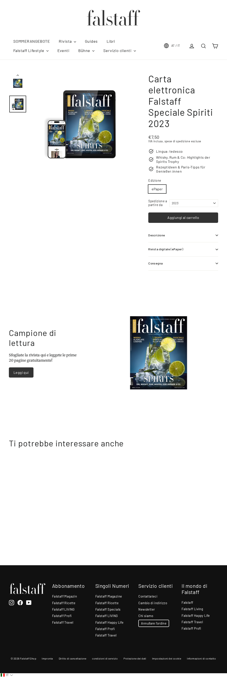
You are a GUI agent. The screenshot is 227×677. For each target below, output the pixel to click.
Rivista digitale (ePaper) (165, 249)
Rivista (66, 41)
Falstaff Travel (62, 622)
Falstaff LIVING (63, 609)
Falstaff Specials (108, 609)
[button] (7, 675)
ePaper (157, 189)
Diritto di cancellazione (72, 658)
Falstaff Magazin (64, 596)
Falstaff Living (192, 609)
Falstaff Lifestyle (29, 50)
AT (175, 45)
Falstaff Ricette (63, 603)
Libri (111, 41)
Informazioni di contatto (201, 658)
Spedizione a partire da (157, 203)
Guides (91, 41)
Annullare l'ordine (153, 623)
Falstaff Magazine (108, 596)
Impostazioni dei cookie (166, 658)
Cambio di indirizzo (152, 603)
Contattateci (147, 596)
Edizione (154, 180)
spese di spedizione (177, 141)
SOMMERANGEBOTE (31, 41)
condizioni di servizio (105, 658)
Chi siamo (145, 616)
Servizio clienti (118, 50)
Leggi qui (21, 372)
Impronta (47, 658)
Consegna (155, 263)
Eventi (63, 50)
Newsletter (146, 609)
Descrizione (156, 235)
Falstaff (187, 602)
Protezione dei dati (134, 658)
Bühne (84, 50)
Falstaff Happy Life (109, 622)
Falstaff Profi (62, 616)
